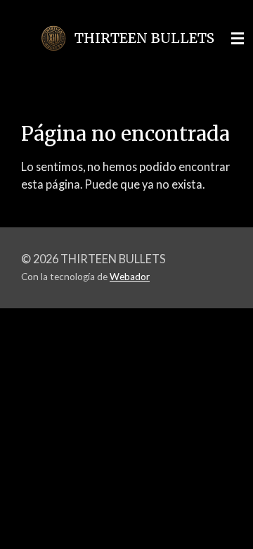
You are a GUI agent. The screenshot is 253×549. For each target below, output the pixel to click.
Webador (130, 276)
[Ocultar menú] (237, 39)
